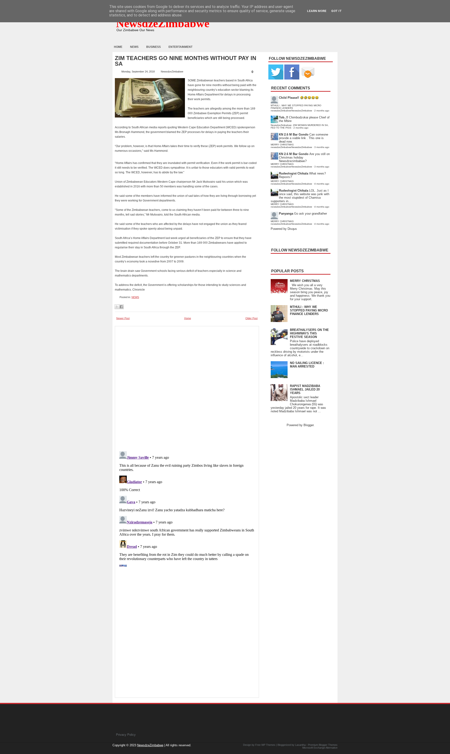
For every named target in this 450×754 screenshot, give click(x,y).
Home (118, 47)
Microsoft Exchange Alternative (320, 747)
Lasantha (300, 744)
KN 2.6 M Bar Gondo (293, 134)
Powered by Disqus (284, 229)
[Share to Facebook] (121, 306)
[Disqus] (186, 508)
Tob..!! (283, 117)
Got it (336, 11)
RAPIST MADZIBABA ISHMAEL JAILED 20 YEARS (305, 389)
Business (153, 47)
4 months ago (321, 183)
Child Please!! (289, 97)
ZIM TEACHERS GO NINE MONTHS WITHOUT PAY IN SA (185, 61)
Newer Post (123, 318)
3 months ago (321, 147)
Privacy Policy (126, 734)
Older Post (251, 318)
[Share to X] (117, 306)
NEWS (135, 297)
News (134, 47)
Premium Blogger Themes (323, 744)
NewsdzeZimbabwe (162, 23)
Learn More (316, 11)
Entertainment (180, 47)
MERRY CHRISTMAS (305, 281)
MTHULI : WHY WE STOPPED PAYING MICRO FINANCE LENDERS (309, 310)
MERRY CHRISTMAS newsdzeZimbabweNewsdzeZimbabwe (291, 145)
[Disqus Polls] (186, 387)
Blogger (309, 425)
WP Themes (268, 744)
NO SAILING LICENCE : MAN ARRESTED (307, 364)
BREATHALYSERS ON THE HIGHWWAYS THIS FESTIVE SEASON (309, 333)
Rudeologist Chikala (293, 173)
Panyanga (286, 213)
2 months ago (321, 110)
